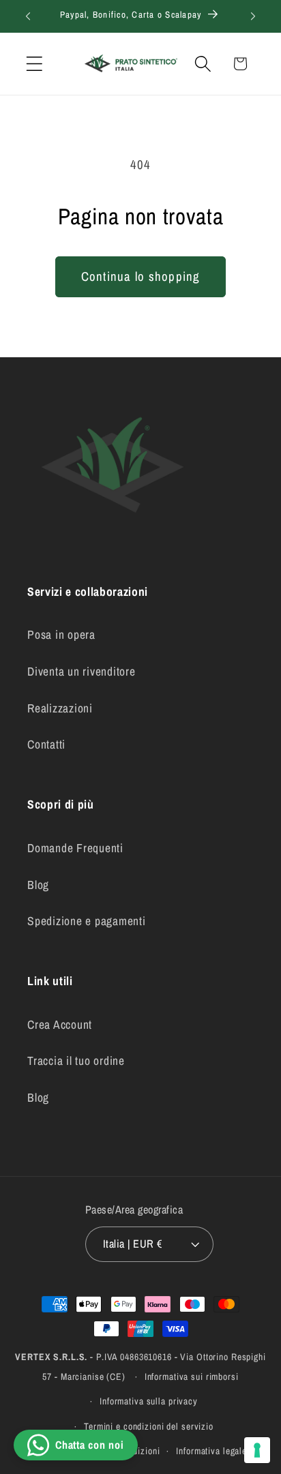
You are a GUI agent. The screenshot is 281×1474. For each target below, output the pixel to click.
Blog (38, 884)
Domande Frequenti (75, 848)
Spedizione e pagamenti (86, 921)
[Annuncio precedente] (28, 16)
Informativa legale (211, 1451)
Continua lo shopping (141, 276)
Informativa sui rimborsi (192, 1376)
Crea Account (59, 1024)
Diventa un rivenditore (81, 671)
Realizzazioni (60, 708)
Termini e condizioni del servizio (148, 1426)
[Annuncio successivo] (253, 16)
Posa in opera (61, 634)
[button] (34, 63)
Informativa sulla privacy (149, 1401)
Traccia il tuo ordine (76, 1060)
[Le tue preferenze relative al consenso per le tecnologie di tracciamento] (257, 1450)
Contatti (46, 744)
